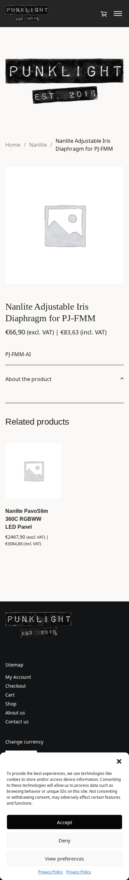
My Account (18, 677)
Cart (10, 695)
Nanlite (38, 144)
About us (15, 712)
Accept (64, 822)
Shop (11, 704)
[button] (119, 760)
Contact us (17, 721)
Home (13, 144)
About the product (28, 379)
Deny (64, 840)
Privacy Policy (50, 872)
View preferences (64, 858)
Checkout (15, 686)
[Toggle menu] (118, 14)
